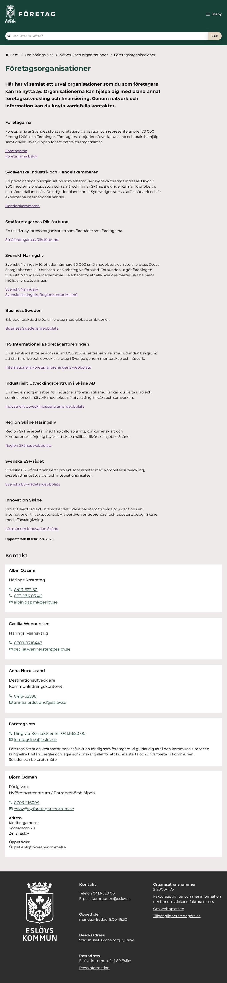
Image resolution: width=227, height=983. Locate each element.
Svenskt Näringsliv (21, 289)
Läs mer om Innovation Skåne (31, 529)
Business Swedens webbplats (31, 328)
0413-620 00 (104, 893)
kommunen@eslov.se (111, 898)
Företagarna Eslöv (21, 156)
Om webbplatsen (168, 909)
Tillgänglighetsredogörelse (177, 916)
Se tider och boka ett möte (33, 759)
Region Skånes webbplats (28, 445)
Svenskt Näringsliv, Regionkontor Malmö (41, 295)
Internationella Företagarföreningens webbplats (48, 367)
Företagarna (16, 151)
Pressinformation (94, 968)
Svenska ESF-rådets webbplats (32, 484)
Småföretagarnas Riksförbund (32, 240)
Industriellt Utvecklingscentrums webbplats (44, 406)
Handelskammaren (22, 206)
